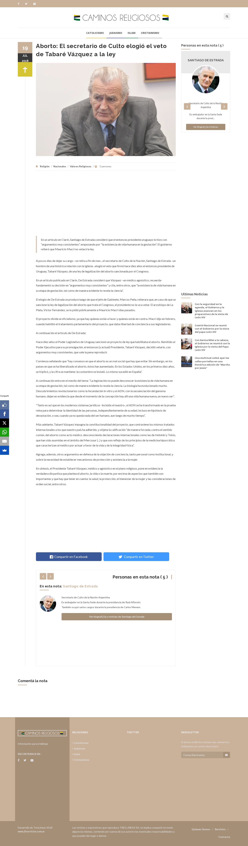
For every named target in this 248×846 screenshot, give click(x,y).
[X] (4, 423)
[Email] (4, 441)
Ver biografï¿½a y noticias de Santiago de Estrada (116, 616)
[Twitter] (28, 3)
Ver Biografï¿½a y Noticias (205, 126)
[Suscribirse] (226, 755)
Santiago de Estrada (80, 586)
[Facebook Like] (4, 404)
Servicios (220, 829)
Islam (131, 33)
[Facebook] (20, 3)
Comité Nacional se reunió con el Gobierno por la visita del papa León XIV (212, 329)
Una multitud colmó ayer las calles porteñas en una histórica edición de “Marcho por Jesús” (212, 363)
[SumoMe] (4, 450)
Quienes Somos (201, 829)
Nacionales (59, 166)
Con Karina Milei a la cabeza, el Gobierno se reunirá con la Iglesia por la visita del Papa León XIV (212, 345)
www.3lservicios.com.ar (31, 831)
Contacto (224, 836)
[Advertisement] (106, 204)
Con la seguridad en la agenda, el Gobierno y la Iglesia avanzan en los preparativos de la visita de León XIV (211, 310)
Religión (45, 166)
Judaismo (115, 33)
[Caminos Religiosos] (124, 17)
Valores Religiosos (80, 166)
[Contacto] (34, 3)
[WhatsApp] (4, 432)
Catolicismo (95, 33)
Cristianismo (150, 33)
